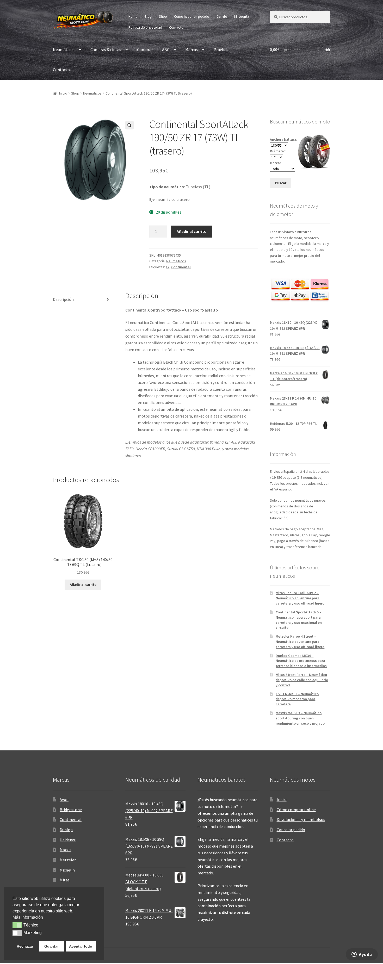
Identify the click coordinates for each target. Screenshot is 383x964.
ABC (165, 49)
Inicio (63, 93)
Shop (163, 16)
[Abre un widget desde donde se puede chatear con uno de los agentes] (362, 954)
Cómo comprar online (296, 809)
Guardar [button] (51, 946)
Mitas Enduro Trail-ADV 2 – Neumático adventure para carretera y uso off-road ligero (300, 598)
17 (167, 267)
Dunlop (66, 829)
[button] (129, 125)
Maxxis (65, 849)
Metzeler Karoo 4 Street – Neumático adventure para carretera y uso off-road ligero (300, 641)
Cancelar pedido (291, 829)
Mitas (65, 879)
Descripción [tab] (63, 299)
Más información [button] (28, 917)
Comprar (145, 49)
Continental (181, 267)
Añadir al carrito (192, 231)
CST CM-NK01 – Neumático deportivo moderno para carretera (297, 699)
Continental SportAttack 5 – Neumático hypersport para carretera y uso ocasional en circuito (299, 620)
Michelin (67, 870)
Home (133, 16)
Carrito (222, 16)
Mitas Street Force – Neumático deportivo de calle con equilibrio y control (302, 679)
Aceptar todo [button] (80, 946)
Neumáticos (64, 49)
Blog (148, 16)
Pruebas (221, 49)
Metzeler (68, 859)
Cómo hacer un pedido (191, 16)
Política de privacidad (145, 27)
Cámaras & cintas (105, 49)
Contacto (176, 27)
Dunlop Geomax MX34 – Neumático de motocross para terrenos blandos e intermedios (301, 660)
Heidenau (68, 839)
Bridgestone (71, 809)
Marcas (191, 49)
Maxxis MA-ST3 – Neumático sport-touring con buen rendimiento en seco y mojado (300, 718)
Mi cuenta (241, 16)
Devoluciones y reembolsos (301, 819)
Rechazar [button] (25, 946)
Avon (64, 799)
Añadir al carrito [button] (83, 584)
